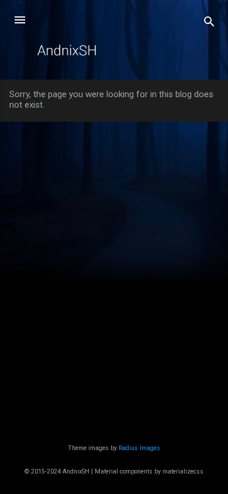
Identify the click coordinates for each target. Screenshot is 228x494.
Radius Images (139, 448)
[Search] (209, 24)
